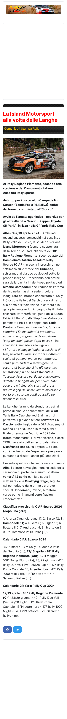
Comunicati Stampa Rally (21, 128)
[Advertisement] (33, 60)
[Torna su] (60, 712)
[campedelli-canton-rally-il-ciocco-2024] (33, 158)
